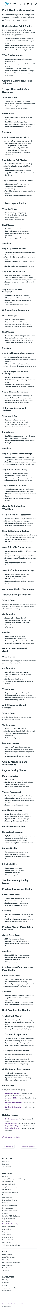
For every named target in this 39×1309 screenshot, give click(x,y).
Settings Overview (8, 1237)
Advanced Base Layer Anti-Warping (13, 1179)
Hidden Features (7, 1260)
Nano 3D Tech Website (8, 1304)
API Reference (6, 1189)
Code (4, 1195)
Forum (18, 1304)
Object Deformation (8, 1219)
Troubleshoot (6, 1270)
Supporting (5, 1282)
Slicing (4, 1285)
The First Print (6, 1167)
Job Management (7, 1208)
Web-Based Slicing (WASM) (11, 1245)
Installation (5, 1164)
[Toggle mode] (21, 4)
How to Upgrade (7, 1265)
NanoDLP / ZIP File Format (11, 1216)
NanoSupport (6, 1290)
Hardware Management (9, 1205)
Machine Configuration (9, 1211)
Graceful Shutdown (8, 1257)
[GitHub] (36, 4)
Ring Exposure (6, 1232)
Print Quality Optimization (10, 1224)
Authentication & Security (10, 1192)
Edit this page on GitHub (12, 1137)
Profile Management (8, 1226)
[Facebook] (24, 4)
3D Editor (5, 1280)
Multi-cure (5, 1213)
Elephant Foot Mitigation (10, 1200)
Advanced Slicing (8, 1181)
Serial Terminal (6, 1234)
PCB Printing (6, 1221)
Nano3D (13, 3)
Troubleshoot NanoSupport (10, 1288)
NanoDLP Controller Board (10, 1268)
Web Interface (6, 1242)
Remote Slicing (7, 1229)
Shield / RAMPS (7, 1240)
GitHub (23, 1304)
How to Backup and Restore (11, 1262)
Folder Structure (7, 1254)
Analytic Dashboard (8, 1184)
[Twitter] (32, 4)
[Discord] (28, 4)
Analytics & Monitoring (9, 1187)
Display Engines (7, 1197)
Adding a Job (6, 1176)
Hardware (5, 1203)
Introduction (6, 1161)
